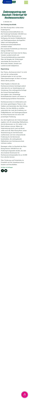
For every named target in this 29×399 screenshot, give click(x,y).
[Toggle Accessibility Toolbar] (24, 395)
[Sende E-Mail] (5, 170)
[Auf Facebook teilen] (2, 170)
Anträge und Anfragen (7, 167)
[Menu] (26, 2)
